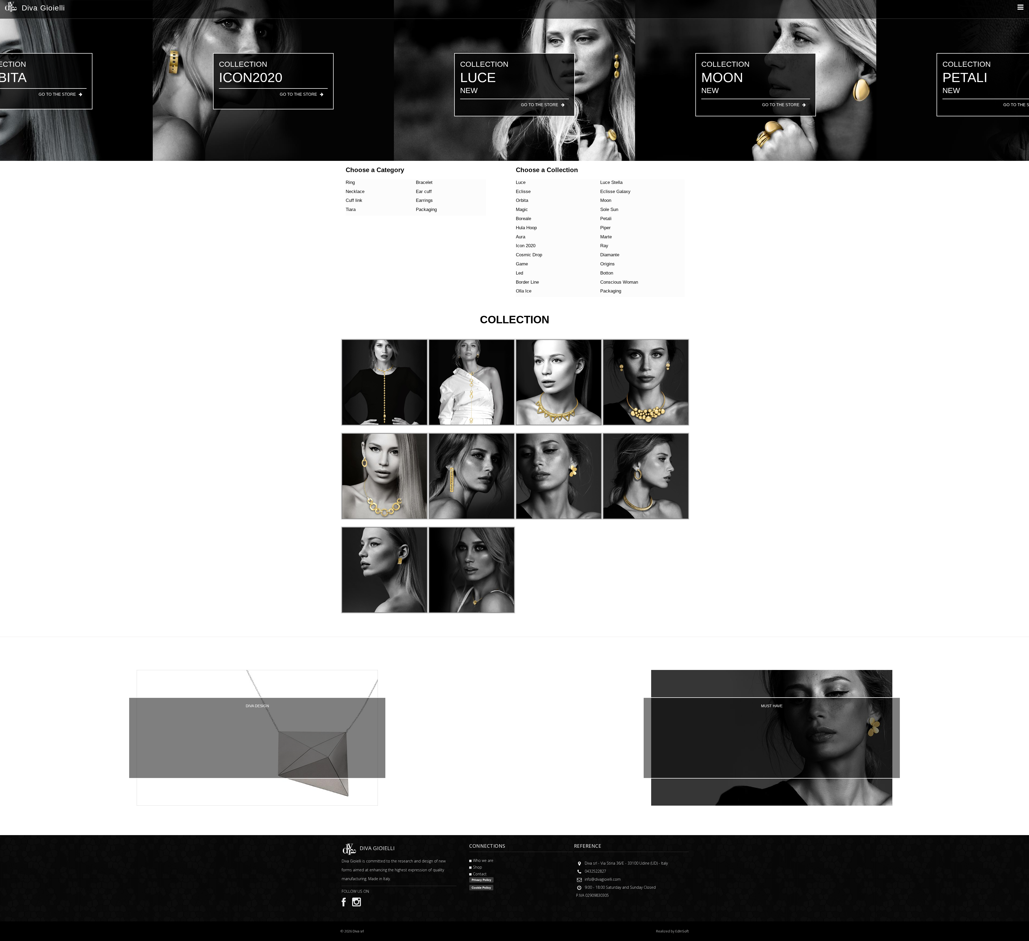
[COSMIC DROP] (558, 476)
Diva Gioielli (43, 8)
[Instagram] (354, 902)
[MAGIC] (645, 382)
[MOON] (558, 382)
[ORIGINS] (471, 570)
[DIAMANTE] (645, 476)
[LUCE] (384, 382)
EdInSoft (682, 931)
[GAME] (384, 570)
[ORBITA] (471, 382)
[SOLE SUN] (384, 476)
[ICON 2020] (471, 476)
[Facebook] (344, 902)
